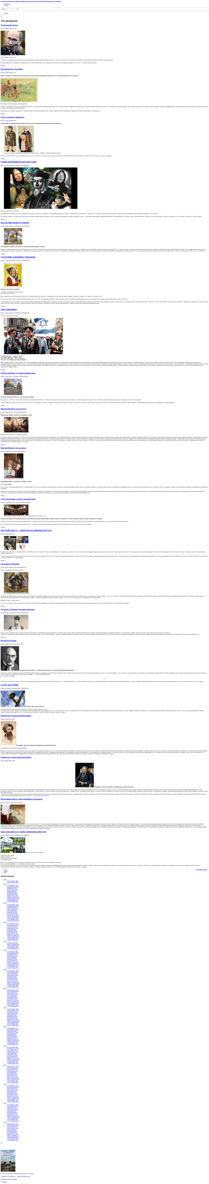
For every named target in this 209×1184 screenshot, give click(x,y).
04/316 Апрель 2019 (12, 994)
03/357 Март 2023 (12, 926)
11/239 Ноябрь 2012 (12, 1138)
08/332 (7, 644)
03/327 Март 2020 (12, 973)
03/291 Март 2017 (12, 1031)
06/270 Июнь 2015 (12, 1074)
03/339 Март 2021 (12, 954)
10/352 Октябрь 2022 (13, 945)
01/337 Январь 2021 (12, 951)
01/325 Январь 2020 (12, 970)
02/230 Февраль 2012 (13, 1125)
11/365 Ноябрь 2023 (12, 938)
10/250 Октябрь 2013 (13, 1118)
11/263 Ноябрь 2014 (12, 1100)
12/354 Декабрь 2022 (13, 948)
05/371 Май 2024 (11, 910)
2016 (5, 1046)
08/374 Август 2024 (12, 915)
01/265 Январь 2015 (12, 1066)
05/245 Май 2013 (11, 1110)
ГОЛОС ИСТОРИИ (9, 685)
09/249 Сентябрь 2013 (13, 1116)
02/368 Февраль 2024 (13, 906)
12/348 (7, 260)
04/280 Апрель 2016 (12, 1051)
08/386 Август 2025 (12, 895)
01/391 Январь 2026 (12, 881)
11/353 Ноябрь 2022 (12, 947)
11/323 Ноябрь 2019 (12, 1004)
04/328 (7, 835)
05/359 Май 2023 (11, 929)
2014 (5, 1084)
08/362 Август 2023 (12, 934)
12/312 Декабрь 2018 (13, 1025)
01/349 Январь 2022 (12, 943)
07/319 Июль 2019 (12, 998)
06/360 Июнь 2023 (12, 931)
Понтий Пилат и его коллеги (13, 409)
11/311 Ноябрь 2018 (12, 1023)
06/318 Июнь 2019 (12, 997)
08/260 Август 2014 (12, 1096)
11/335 (6, 567)
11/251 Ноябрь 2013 (12, 1119)
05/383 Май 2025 (11, 891)
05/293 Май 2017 (11, 1034)
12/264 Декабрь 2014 (13, 1101)
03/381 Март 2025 (12, 888)
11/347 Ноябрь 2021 (12, 966)
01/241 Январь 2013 (12, 1104)
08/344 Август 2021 (12, 962)
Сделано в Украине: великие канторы (18, 609)
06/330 (7, 760)
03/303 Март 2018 (12, 1012)
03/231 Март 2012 (12, 1126)
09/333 (7, 612)
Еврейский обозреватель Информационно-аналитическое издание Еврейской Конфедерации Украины (31, 1)
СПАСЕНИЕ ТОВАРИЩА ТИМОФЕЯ (18, 257)
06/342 (7, 412)
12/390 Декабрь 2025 (13, 901)
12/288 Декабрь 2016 (13, 1063)
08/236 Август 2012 (12, 1134)
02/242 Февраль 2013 (13, 1106)
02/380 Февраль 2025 (13, 887)
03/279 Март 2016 (12, 1050)
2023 (5, 922)
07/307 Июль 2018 (12, 1018)
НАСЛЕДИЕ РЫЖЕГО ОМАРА (15, 223)
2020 (5, 969)
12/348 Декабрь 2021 (13, 968)
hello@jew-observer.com (23, 1176)
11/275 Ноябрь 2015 (12, 1081)
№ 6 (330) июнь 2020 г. (20, 748)
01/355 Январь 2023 (12, 923)
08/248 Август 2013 (12, 1115)
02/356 (7, 28)
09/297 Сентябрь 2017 (13, 1040)
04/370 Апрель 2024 (12, 909)
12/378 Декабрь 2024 (13, 920)
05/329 (7, 802)
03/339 (7, 502)
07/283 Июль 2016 (12, 1056)
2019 (5, 988)
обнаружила (11, 60)
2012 (5, 1122)
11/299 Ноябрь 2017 (12, 1043)
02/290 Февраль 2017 (13, 1029)
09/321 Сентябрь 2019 (13, 1001)
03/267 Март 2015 (12, 1069)
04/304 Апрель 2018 (12, 1013)
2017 (5, 1026)
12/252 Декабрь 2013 (13, 1121)
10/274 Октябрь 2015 (13, 1079)
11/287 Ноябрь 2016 (12, 1062)
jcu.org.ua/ (31, 1173)
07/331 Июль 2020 (12, 979)
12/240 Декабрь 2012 (13, 1140)
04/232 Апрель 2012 (12, 1128)
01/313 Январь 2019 (12, 990)
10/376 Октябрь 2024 (13, 917)
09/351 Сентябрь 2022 (13, 944)
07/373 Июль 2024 (12, 913)
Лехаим (108, 155)
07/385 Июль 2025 (12, 894)
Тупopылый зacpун (9, 25)
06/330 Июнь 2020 (12, 978)
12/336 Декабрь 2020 (13, 987)
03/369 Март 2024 (12, 907)
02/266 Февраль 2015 (13, 1068)
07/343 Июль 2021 (12, 960)
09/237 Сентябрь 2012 (13, 1135)
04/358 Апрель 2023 (12, 928)
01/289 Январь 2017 (12, 1028)
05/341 (7, 451)
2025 (5, 884)
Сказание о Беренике (10, 564)
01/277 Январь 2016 (12, 1047)
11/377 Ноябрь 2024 (12, 919)
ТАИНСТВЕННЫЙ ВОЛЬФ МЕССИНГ (19, 162)
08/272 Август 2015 (12, 1076)
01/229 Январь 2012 (12, 1124)
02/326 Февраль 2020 (13, 972)
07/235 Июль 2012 (12, 1132)
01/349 (7, 165)
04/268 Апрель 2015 (12, 1071)
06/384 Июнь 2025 (12, 892)
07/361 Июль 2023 (12, 932)
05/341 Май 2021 (11, 957)
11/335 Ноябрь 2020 (12, 985)
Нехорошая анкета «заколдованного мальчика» (22, 799)
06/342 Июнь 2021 (12, 959)
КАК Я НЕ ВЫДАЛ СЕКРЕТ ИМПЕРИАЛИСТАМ (23, 832)
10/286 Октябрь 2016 (13, 1060)
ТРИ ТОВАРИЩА (9, 309)
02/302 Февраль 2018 (13, 1010)
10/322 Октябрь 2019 (13, 1003)
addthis (6, 871)
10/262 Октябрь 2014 (13, 1099)
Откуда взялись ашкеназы (12, 117)
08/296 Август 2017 (12, 1038)
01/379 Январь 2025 (12, 885)
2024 (5, 903)
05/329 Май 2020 (11, 976)
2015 (5, 1065)
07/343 (7, 376)
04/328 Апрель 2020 (12, 975)
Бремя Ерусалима (8, 640)
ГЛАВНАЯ (7, 4)
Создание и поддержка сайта (9, 1179)
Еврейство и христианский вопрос (16, 716)
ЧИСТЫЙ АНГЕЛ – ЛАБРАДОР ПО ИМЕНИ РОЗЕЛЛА (26, 530)
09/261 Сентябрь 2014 (13, 1097)
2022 (5, 941)
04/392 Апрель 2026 (12, 882)
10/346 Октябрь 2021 (13, 965)
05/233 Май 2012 (11, 1129)
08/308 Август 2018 (12, 1019)
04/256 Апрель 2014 (12, 1090)
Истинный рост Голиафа (12, 69)
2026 (5, 879)
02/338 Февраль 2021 (13, 953)
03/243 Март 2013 (12, 1107)
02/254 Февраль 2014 (13, 1087)
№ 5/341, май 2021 (21, 434)
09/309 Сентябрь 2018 (13, 1021)
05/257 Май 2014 (11, 1091)
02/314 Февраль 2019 (13, 991)
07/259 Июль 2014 (12, 1094)
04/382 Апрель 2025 (12, 890)
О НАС (6, 5)
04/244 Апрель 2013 (12, 1109)
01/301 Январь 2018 (12, 1009)
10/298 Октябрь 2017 (13, 1041)
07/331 (7, 688)
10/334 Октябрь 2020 (13, 984)
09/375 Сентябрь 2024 (13, 916)
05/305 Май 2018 (11, 1015)
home (5, 869)
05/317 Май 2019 (11, 995)
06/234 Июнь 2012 (12, 1131)
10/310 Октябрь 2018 (13, 1022)
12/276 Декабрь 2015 (13, 1082)
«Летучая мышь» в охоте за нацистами (18, 499)
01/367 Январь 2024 (12, 904)
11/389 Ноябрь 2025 (12, 900)
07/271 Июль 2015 (12, 1075)
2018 (5, 1007)
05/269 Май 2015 (11, 1072)
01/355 (7, 72)
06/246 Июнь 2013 (12, 1112)
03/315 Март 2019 (12, 993)
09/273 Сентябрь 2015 (13, 1078)
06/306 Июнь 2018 (12, 1016)
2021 (5, 950)
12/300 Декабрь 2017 (13, 1044)
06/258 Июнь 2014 (12, 1093)
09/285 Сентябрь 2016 (13, 1059)
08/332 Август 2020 (12, 981)
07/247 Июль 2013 (12, 1113)
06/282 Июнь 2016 (12, 1054)
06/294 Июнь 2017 (12, 1035)
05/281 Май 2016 (11, 1053)
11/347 (6, 313)
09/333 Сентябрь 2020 (13, 982)
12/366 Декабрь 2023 (13, 940)
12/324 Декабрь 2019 (13, 1006)
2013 (5, 1103)
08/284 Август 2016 (12, 1057)
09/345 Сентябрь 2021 (13, 963)
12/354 (7, 120)
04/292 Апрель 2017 (12, 1032)
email (5, 872)
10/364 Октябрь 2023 (13, 937)
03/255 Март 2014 (12, 1088)
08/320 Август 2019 (12, 1000)
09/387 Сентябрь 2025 (13, 897)
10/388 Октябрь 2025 (13, 898)
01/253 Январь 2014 (12, 1085)
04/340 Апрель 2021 (12, 956)
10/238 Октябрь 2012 (13, 1137)
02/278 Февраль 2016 (13, 1048)
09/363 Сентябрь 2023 (13, 935)
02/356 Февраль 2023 (13, 925)
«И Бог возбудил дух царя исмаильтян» (18, 373)
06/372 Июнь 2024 (12, 912)
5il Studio (4, 1182)
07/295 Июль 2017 (12, 1037)
